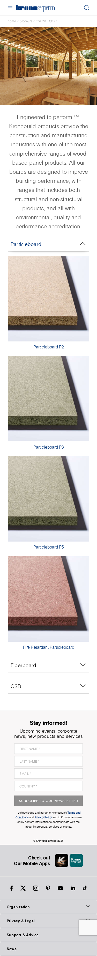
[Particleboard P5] (48, 499)
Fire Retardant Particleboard (48, 647)
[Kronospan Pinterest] (48, 888)
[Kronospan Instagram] (35, 888)
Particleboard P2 (48, 347)
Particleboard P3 (48, 447)
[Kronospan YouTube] (60, 888)
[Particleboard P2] (48, 298)
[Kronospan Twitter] (23, 888)
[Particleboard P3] (48, 398)
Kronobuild (46, 21)
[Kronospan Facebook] (11, 888)
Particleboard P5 (48, 547)
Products (26, 21)
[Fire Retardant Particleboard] (48, 599)
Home (12, 21)
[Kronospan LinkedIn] (73, 888)
